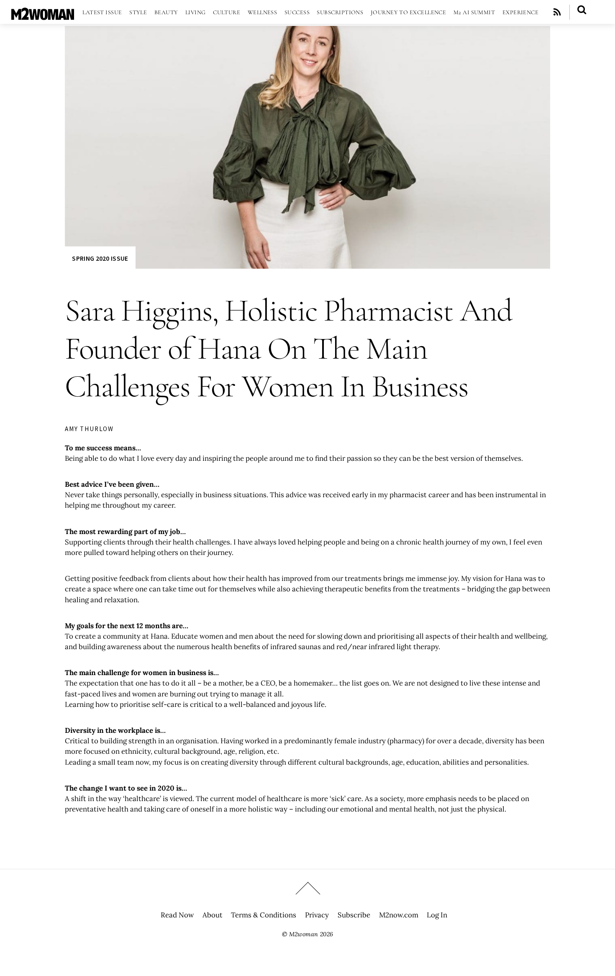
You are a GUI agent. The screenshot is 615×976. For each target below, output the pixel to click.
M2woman (303, 934)
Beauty (166, 12)
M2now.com (398, 914)
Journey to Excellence (408, 12)
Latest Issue (102, 12)
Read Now (177, 914)
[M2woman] (42, 15)
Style (138, 12)
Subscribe (354, 914)
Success (297, 12)
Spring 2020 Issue (100, 258)
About (212, 914)
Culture (226, 12)
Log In (437, 914)
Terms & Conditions (263, 914)
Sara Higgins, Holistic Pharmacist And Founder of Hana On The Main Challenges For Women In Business (288, 348)
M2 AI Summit (474, 12)
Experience (520, 12)
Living (195, 12)
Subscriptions (340, 12)
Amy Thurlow (89, 429)
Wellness (262, 12)
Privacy (317, 914)
